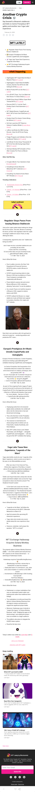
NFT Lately (18, 80)
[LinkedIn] (15, 777)
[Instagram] (20, 777)
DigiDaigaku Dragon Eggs (15, 184)
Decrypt (19, 87)
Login (19, 2)
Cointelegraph (11, 164)
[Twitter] (11, 777)
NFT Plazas (18, 175)
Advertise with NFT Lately (17, 645)
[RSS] (24, 777)
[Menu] (33, 2)
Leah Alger (24, 634)
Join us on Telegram (17, 641)
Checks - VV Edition (13, 194)
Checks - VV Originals (13, 189)
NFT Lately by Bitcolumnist (9, 8)
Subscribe (26, 2)
